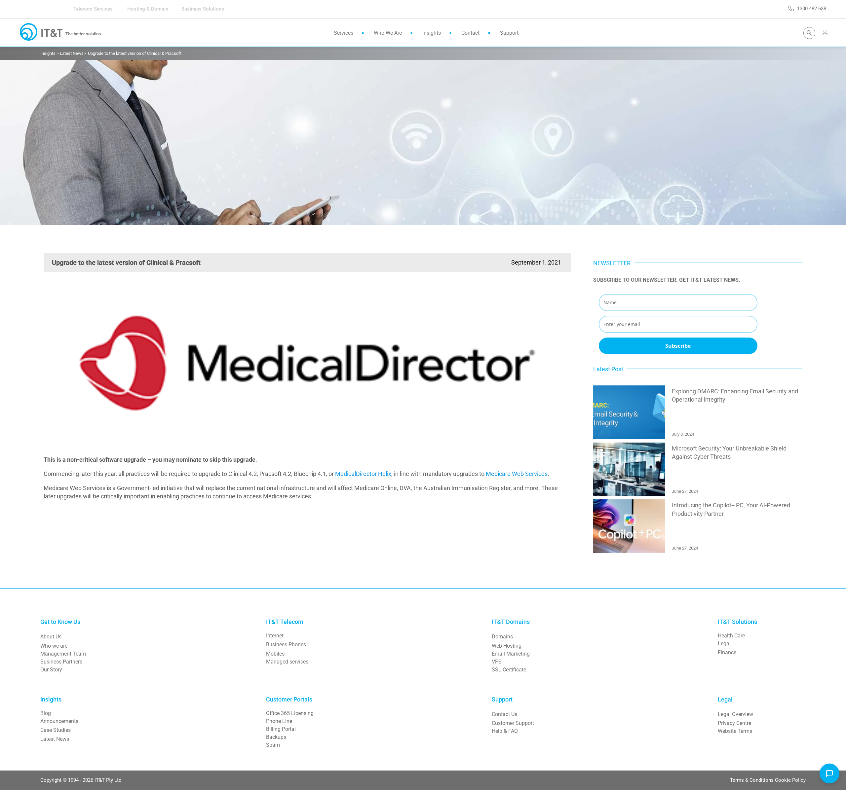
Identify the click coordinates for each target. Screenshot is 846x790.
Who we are (53, 646)
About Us (50, 636)
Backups (276, 737)
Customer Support (513, 723)
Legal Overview (735, 714)
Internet (275, 635)
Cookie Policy (790, 780)
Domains (502, 636)
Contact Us (504, 714)
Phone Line (279, 721)
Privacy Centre (734, 723)
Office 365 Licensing (290, 713)
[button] (829, 773)
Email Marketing (511, 654)
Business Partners (61, 662)
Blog (45, 713)
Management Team (63, 654)
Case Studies (55, 730)
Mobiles (275, 654)
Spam (273, 745)
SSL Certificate (509, 669)
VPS (497, 662)
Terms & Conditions (752, 780)
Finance (727, 652)
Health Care (731, 635)
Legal (724, 643)
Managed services (287, 662)
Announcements (59, 721)
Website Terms (735, 731)
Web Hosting (506, 646)
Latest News (54, 739)
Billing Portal (281, 729)
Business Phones (286, 644)
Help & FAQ (505, 731)
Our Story (51, 669)
